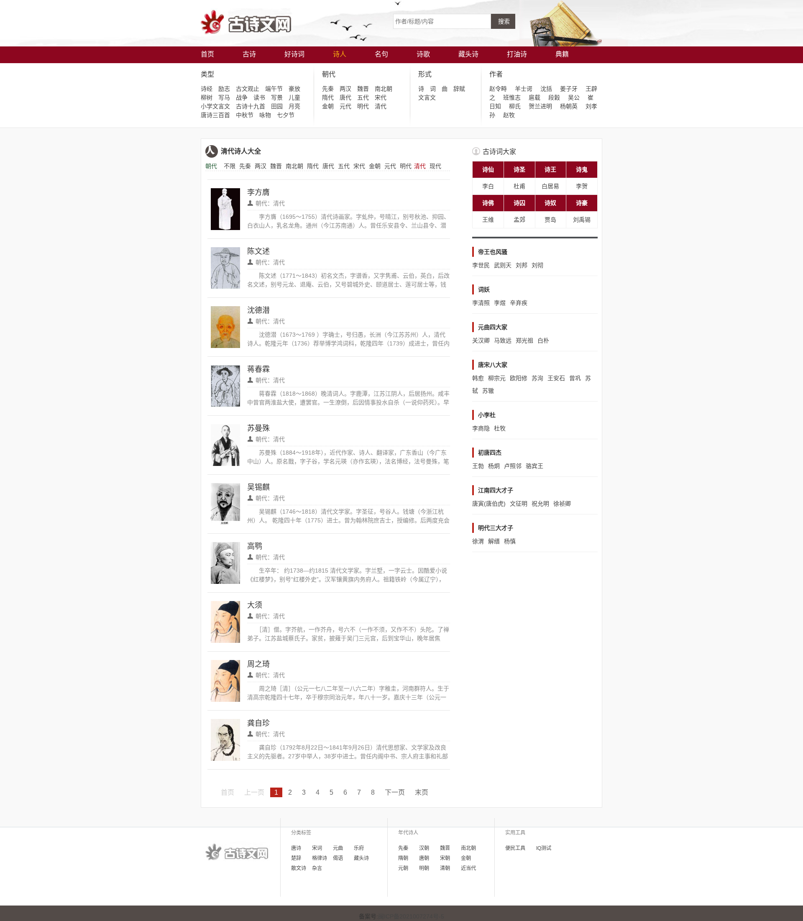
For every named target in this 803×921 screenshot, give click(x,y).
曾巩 (575, 378)
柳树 (206, 97)
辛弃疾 (518, 302)
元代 (345, 106)
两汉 (345, 88)
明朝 (424, 868)
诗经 (206, 88)
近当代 (468, 868)
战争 (242, 97)
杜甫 (519, 186)
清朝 (445, 868)
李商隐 (481, 428)
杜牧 (500, 428)
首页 (207, 54)
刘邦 (521, 265)
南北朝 (383, 88)
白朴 (543, 340)
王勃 (478, 466)
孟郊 (519, 219)
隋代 (328, 97)
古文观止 (247, 88)
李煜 (500, 302)
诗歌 (423, 54)
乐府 (359, 848)
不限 (229, 166)
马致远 (502, 340)
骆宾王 (534, 466)
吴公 (574, 97)
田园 (277, 106)
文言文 (427, 97)
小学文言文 (215, 106)
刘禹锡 (582, 219)
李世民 (481, 265)
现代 (435, 166)
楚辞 (296, 858)
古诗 (249, 54)
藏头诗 (468, 54)
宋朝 (445, 858)
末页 (421, 792)
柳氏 (515, 106)
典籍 (562, 54)
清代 (380, 106)
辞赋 (459, 88)
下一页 (395, 792)
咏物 (265, 115)
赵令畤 (498, 88)
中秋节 (244, 115)
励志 (224, 88)
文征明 (518, 503)
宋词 (317, 848)
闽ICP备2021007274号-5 (411, 916)
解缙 (494, 541)
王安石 (556, 378)
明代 (363, 106)
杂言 (317, 868)
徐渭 (478, 541)
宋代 (380, 97)
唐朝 (424, 858)
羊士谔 (523, 88)
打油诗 (517, 54)
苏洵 (537, 378)
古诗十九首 (250, 106)
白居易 (550, 186)
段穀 (554, 97)
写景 (277, 97)
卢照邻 (513, 466)
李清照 (481, 302)
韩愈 (478, 378)
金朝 (328, 106)
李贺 (582, 186)
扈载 (534, 97)
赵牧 (509, 115)
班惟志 (512, 97)
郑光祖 (524, 340)
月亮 (294, 106)
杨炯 (494, 466)
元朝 (403, 868)
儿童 (294, 97)
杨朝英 (569, 106)
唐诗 (296, 848)
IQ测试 (543, 848)
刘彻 (537, 265)
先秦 (328, 88)
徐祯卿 (562, 503)
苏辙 (488, 390)
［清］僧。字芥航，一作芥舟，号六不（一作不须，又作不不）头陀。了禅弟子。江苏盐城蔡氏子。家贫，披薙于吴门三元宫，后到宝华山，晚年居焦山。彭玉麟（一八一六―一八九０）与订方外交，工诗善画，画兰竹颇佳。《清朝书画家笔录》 (348, 630)
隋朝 (403, 858)
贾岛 (550, 219)
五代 (363, 97)
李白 (488, 186)
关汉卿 (481, 340)
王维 (488, 219)
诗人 (339, 54)
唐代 (345, 97)
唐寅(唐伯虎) (489, 503)
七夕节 (285, 115)
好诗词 (294, 54)
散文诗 (298, 868)
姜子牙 (569, 88)
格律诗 (319, 858)
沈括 (546, 88)
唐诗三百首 (215, 115)
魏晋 (363, 88)
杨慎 (510, 541)
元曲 (338, 848)
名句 (381, 54)
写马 (224, 97)
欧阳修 (518, 378)
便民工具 (515, 848)
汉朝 (424, 848)
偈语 (338, 858)
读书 (259, 97)
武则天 (502, 265)
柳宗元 (497, 378)
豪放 (294, 88)
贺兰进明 (540, 106)
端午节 (274, 88)
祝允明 (540, 503)
